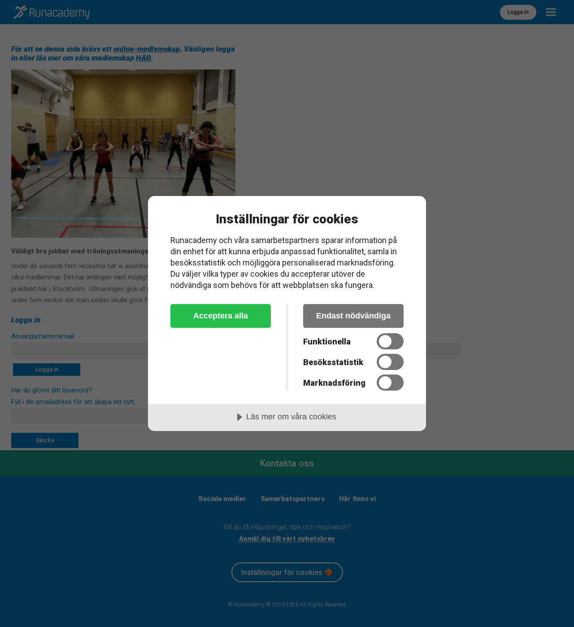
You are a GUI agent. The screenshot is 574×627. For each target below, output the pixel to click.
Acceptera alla (220, 315)
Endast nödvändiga (353, 315)
